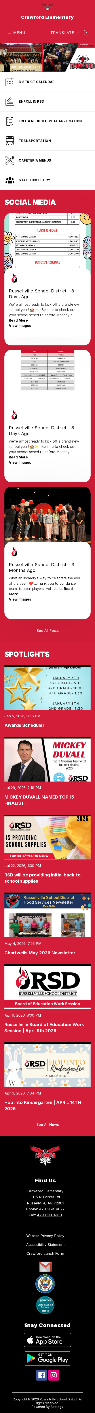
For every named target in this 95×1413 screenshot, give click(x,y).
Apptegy (57, 1407)
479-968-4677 (52, 1209)
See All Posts (48, 630)
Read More (18, 320)
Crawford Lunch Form (45, 1253)
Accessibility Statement (45, 1244)
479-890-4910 (49, 1215)
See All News (47, 1124)
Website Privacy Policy (45, 1236)
